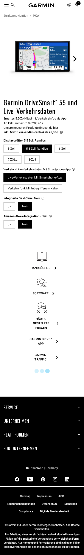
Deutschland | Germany (42, 468)
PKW (36, 15)
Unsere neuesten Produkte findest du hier (30, 127)
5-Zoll (11, 148)
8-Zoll (32, 159)
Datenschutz (50, 503)
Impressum (44, 496)
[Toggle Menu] (2, 4)
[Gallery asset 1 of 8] (42, 59)
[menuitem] (12, 5)
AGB (61, 496)
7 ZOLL (12, 159)
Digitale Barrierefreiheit (54, 511)
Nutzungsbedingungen (21, 503)
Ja (9, 206)
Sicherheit (70, 503)
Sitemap (25, 496)
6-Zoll (62, 148)
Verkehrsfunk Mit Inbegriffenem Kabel (33, 188)
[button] (39, 169)
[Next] (75, 59)
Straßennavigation (15, 15)
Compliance (26, 511)
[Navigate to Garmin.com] (42, 5)
